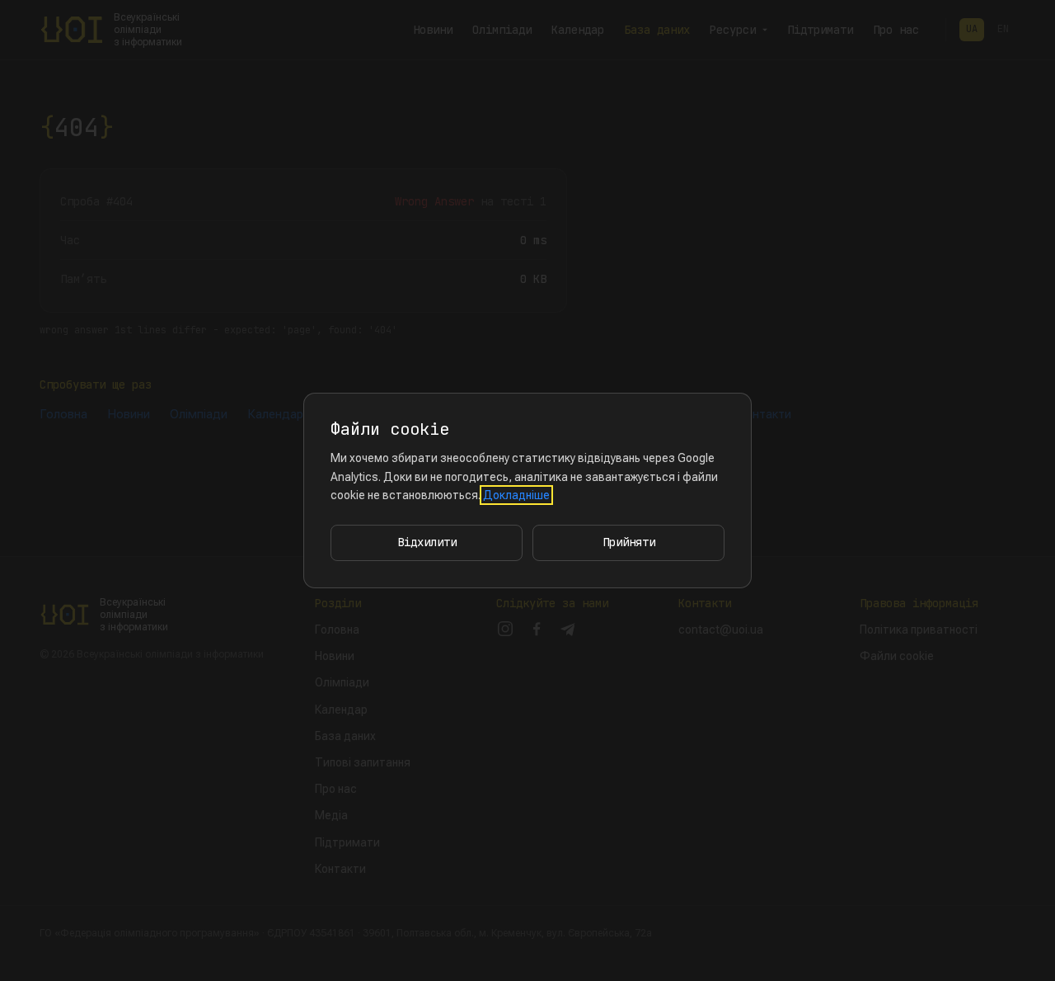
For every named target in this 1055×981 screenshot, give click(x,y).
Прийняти (629, 542)
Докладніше (516, 495)
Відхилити (427, 542)
